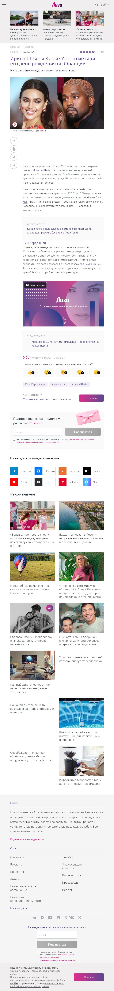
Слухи (26, 166)
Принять (89, 977)
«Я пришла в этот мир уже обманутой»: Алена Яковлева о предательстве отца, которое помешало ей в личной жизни (81, 591)
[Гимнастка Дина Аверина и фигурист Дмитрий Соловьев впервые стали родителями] (81, 618)
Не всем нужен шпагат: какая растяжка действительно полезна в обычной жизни (23, 34)
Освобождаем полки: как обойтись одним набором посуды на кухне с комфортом (31, 756)
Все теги (68, 890)
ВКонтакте (50, 471)
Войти (105, 4)
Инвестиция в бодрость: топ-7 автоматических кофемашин (80, 782)
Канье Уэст (60, 166)
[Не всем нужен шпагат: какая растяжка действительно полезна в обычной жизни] (24, 18)
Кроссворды (70, 882)
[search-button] (96, 4)
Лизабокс (68, 857)
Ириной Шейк (41, 170)
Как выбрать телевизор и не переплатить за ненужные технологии (30, 688)
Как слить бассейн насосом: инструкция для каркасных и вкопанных (79, 736)
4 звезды (90, 51)
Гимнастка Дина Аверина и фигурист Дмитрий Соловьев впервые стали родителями (79, 640)
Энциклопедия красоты (72, 866)
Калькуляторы (72, 875)
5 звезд (93, 51)
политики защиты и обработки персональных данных (37, 985)
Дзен (47, 481)
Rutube (96, 471)
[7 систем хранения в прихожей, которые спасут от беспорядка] (81, 652)
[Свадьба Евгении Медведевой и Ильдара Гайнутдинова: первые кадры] (32, 618)
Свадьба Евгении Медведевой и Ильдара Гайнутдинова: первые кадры (31, 640)
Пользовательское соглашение (23, 888)
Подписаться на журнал (25, 839)
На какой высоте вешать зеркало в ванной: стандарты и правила (32, 708)
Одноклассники (74, 471)
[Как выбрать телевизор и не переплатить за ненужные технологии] (32, 665)
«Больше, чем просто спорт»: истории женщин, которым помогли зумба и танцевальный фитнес (90, 34)
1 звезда (81, 51)
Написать (93, 398)
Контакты (17, 872)
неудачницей (93, 264)
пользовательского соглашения (80, 439)
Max (95, 481)
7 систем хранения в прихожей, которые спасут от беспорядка (81, 659)
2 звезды (84, 51)
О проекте (17, 857)
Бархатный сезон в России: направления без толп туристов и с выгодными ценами (81, 538)
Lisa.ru (14, 51)
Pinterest (73, 481)
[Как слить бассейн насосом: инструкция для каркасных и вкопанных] (81, 713)
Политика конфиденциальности (25, 899)
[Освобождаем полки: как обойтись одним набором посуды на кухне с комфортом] (32, 747)
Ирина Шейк (79, 384)
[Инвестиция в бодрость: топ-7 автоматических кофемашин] (81, 761)
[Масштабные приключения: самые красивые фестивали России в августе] (32, 566)
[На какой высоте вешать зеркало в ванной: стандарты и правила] (32, 699)
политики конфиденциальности (29, 442)
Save (14, 124)
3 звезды (87, 51)
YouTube (24, 481)
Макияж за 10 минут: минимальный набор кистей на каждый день (65, 343)
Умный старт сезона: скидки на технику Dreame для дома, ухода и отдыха (56, 34)
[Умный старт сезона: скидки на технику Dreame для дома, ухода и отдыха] (57, 18)
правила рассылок (53, 442)
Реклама (16, 864)
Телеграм (25, 471)
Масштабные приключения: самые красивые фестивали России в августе (29, 589)
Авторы (15, 879)
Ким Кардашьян (35, 384)
